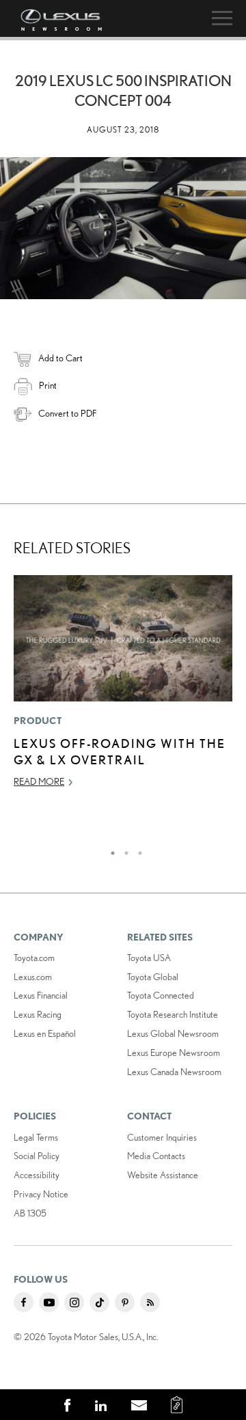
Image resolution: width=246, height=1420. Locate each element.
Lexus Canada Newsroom (174, 1071)
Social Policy (36, 1155)
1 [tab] (109, 849)
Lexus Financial (41, 995)
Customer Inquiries (162, 1137)
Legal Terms (36, 1137)
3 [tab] (136, 849)
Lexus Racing (38, 1014)
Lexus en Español (45, 1033)
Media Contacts (156, 1155)
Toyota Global (152, 976)
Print (48, 385)
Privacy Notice (41, 1193)
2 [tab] (123, 849)
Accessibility (36, 1174)
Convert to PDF (67, 413)
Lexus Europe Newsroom (173, 1052)
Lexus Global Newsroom (173, 1033)
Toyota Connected (160, 995)
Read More (39, 781)
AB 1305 (30, 1213)
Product (38, 720)
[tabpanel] (123, 688)
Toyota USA (149, 957)
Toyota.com (34, 957)
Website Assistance (162, 1174)
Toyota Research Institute (172, 1014)
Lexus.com (33, 976)
